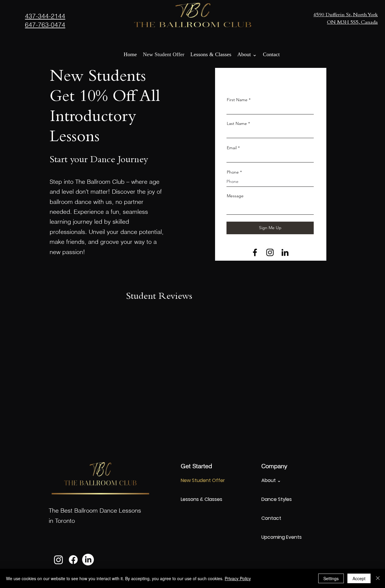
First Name (237, 100)
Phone (233, 172)
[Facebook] (255, 252)
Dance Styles (276, 499)
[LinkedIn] (285, 252)
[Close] (377, 578)
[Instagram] (270, 252)
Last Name (237, 123)
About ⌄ (271, 480)
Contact (271, 518)
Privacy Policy (238, 578)
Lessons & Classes (201, 499)
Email (232, 148)
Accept (359, 578)
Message (235, 196)
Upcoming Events (281, 537)
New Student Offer (203, 480)
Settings (331, 578)
